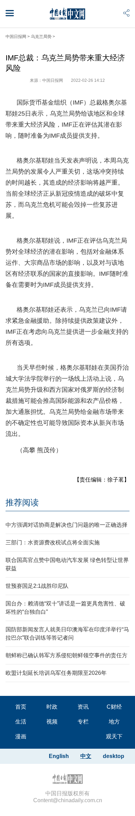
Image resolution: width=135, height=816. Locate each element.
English (59, 756)
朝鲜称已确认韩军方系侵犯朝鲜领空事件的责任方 (66, 655)
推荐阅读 (22, 502)
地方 (114, 722)
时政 (51, 707)
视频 (51, 722)
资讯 (83, 707)
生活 (20, 722)
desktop (113, 756)
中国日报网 (16, 36)
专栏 (83, 722)
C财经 (114, 707)
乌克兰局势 (41, 36)
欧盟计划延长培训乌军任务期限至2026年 (56, 673)
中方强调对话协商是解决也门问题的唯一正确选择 (66, 525)
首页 (20, 707)
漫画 (20, 736)
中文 (85, 756)
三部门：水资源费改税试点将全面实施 (53, 542)
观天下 (114, 736)
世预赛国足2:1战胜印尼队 (37, 586)
